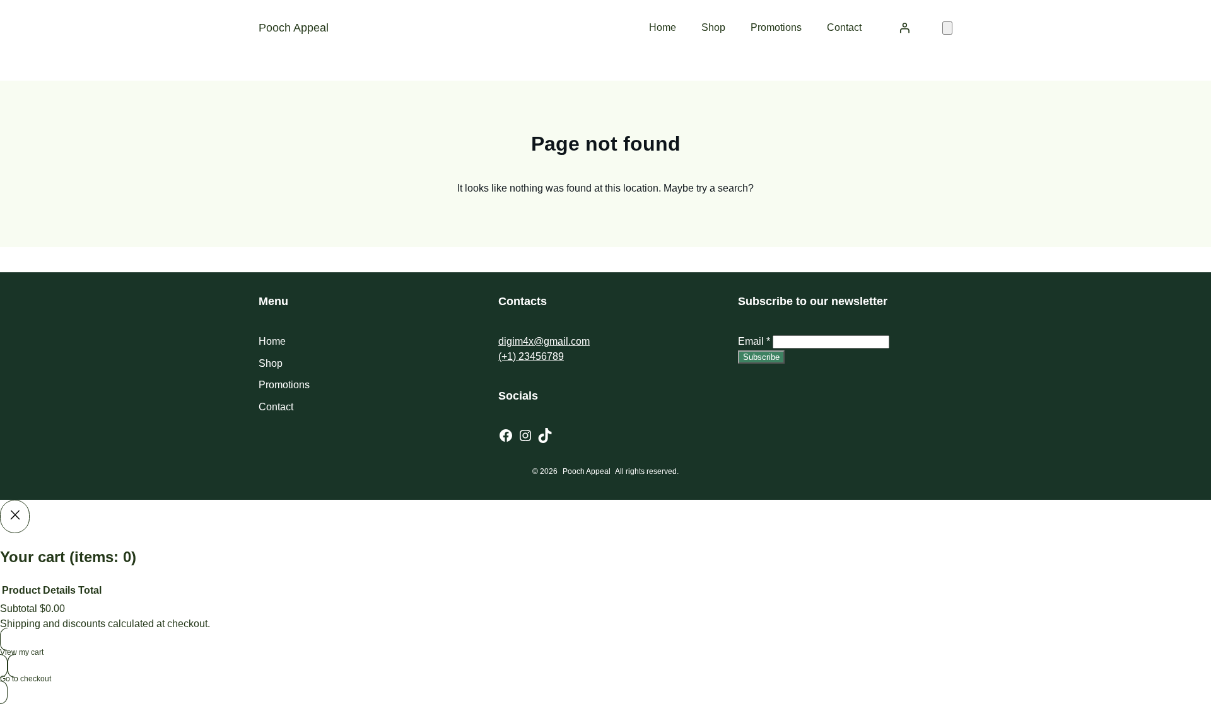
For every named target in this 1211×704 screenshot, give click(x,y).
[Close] (15, 516)
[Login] (904, 27)
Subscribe (761, 357)
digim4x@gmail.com (544, 341)
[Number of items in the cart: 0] (947, 28)
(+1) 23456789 (531, 356)
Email (754, 341)
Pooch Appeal (294, 27)
